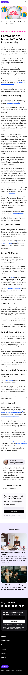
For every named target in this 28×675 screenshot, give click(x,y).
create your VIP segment (13, 103)
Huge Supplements (18, 213)
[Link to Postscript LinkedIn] (12, 606)
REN (12, 277)
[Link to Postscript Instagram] (9, 606)
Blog (2, 21)
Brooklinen (12, 193)
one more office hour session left (16, 442)
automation (9, 380)
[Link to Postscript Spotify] (23, 606)
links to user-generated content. (10, 416)
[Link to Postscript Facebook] (6, 606)
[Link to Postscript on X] (16, 606)
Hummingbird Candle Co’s (14, 288)
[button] (25, 2)
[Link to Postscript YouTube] (19, 606)
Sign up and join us (21, 443)
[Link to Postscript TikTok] (2, 606)
